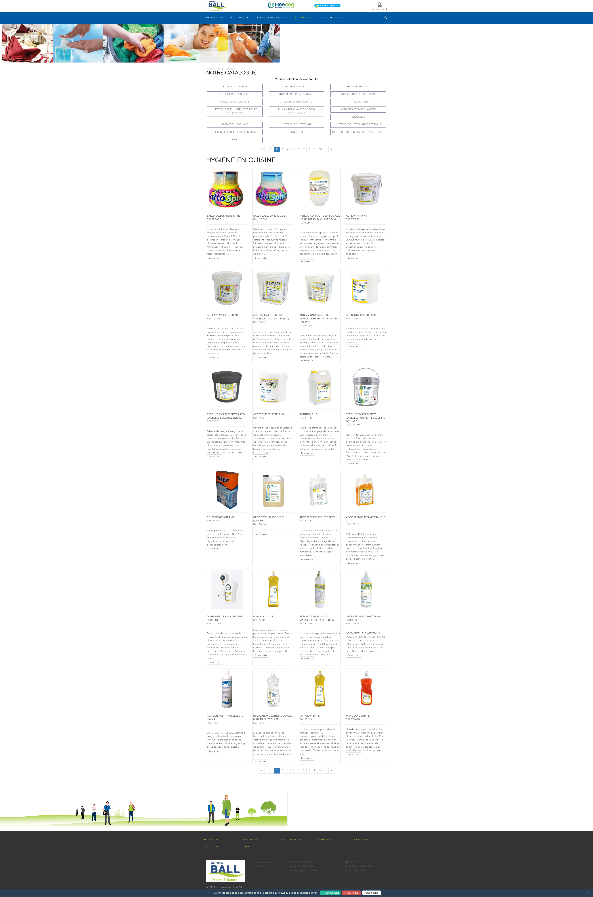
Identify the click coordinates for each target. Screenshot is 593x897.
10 (320, 149)
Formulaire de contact (267, 862)
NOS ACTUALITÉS (239, 18)
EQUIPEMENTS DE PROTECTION (358, 94)
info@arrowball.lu (264, 866)
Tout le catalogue (225, 69)
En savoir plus (214, 258)
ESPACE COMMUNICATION (272, 18)
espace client (379, 9)
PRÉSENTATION (215, 18)
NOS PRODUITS (304, 18)
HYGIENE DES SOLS (358, 87)
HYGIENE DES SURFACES (234, 94)
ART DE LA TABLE (358, 102)
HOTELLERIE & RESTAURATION (296, 102)
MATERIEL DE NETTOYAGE (296, 124)
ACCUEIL (210, 69)
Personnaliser (371, 892)
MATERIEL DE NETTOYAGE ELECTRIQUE (358, 124)
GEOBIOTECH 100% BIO (234, 124)
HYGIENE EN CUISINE (235, 87)
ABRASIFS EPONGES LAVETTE (358, 109)
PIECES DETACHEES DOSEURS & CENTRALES (358, 132)
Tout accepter (331, 892)
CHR (234, 139)
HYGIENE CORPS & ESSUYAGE (296, 94)
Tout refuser (352, 892)
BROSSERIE (358, 117)
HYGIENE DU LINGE (296, 87)
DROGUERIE (297, 132)
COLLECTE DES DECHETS (234, 102)
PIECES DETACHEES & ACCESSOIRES (235, 132)
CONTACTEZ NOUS (331, 18)
